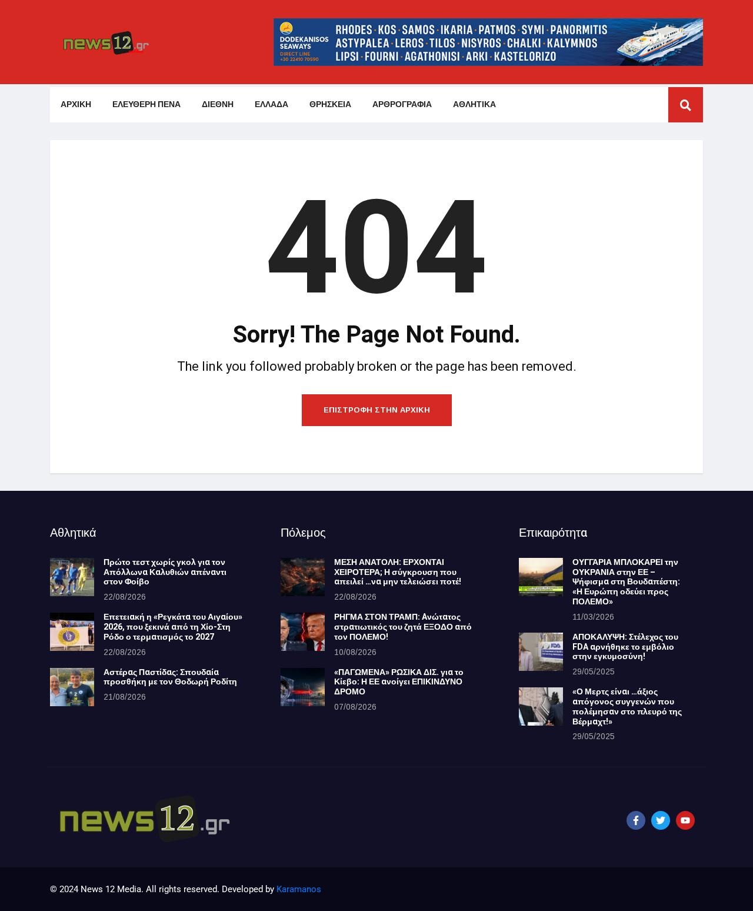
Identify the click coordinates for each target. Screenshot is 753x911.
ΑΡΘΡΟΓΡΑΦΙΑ (402, 104)
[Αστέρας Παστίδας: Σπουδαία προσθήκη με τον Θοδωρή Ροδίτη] (72, 687)
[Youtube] (685, 820)
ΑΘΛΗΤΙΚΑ (474, 104)
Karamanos (298, 889)
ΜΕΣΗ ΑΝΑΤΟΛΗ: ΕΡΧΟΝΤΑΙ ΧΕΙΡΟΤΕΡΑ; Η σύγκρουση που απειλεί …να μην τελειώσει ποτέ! (397, 572)
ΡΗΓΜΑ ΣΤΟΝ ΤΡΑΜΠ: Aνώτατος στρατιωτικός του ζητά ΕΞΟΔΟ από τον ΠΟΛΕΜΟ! (403, 627)
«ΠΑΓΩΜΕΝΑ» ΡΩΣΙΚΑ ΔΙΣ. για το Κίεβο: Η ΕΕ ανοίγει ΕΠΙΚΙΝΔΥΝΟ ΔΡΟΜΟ (399, 682)
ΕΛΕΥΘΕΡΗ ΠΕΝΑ (146, 104)
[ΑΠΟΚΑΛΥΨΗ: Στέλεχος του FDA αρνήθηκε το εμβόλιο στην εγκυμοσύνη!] (541, 652)
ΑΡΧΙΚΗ (76, 104)
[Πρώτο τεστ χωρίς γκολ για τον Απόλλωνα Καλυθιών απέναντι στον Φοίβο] (72, 577)
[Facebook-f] (636, 820)
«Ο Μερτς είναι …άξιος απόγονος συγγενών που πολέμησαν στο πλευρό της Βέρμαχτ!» (627, 706)
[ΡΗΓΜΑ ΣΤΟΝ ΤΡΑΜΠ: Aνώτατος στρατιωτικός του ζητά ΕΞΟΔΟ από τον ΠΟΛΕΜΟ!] (303, 632)
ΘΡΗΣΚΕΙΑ (330, 104)
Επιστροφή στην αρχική (377, 409)
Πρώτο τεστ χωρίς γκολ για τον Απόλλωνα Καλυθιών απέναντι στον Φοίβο (165, 572)
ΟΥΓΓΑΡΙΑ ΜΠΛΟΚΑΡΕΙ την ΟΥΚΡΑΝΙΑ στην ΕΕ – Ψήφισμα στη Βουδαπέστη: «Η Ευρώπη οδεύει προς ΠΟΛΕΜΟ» (626, 582)
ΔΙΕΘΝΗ (218, 104)
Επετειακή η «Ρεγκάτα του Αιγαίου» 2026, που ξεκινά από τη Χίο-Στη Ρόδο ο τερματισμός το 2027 (173, 627)
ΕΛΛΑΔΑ (271, 104)
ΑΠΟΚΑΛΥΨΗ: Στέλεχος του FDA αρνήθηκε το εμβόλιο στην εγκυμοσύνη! (625, 647)
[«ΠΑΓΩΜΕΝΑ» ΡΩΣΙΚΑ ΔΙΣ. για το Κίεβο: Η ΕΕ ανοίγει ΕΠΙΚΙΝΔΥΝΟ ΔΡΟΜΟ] (303, 687)
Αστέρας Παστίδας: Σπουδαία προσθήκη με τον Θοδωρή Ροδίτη (170, 677)
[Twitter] (660, 820)
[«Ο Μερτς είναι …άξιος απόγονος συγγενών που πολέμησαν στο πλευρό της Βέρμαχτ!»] (541, 706)
